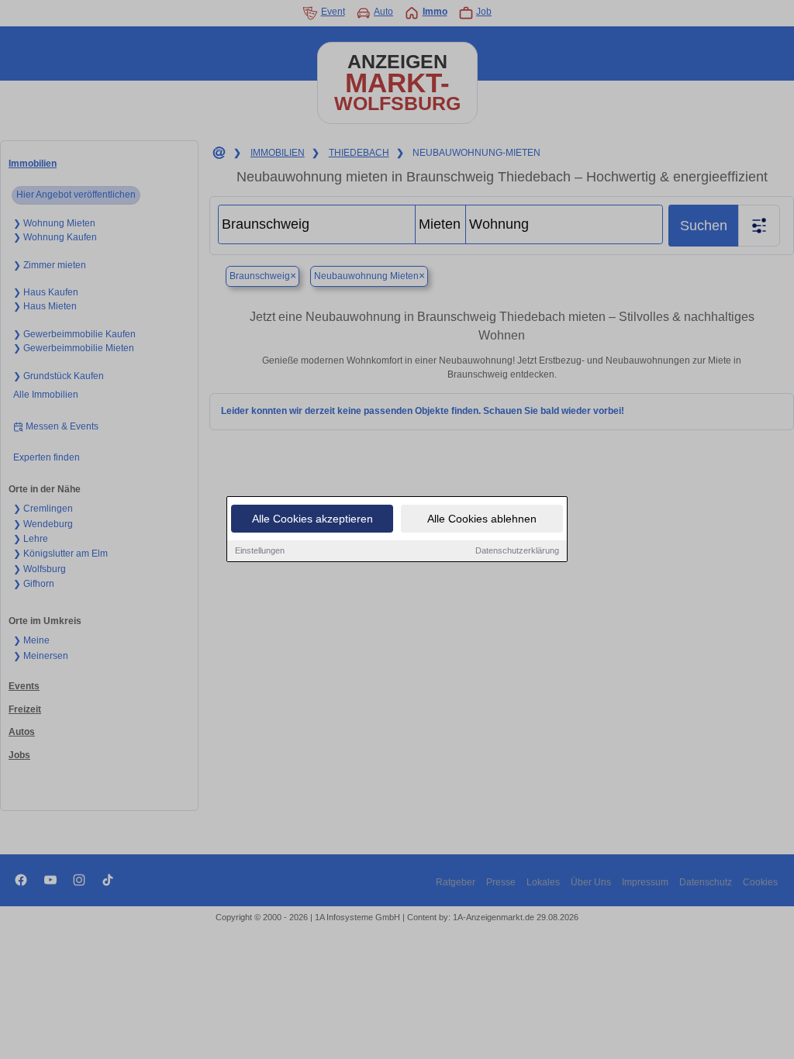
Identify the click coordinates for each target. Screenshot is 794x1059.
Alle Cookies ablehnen (482, 518)
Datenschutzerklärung (517, 550)
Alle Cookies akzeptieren (312, 518)
